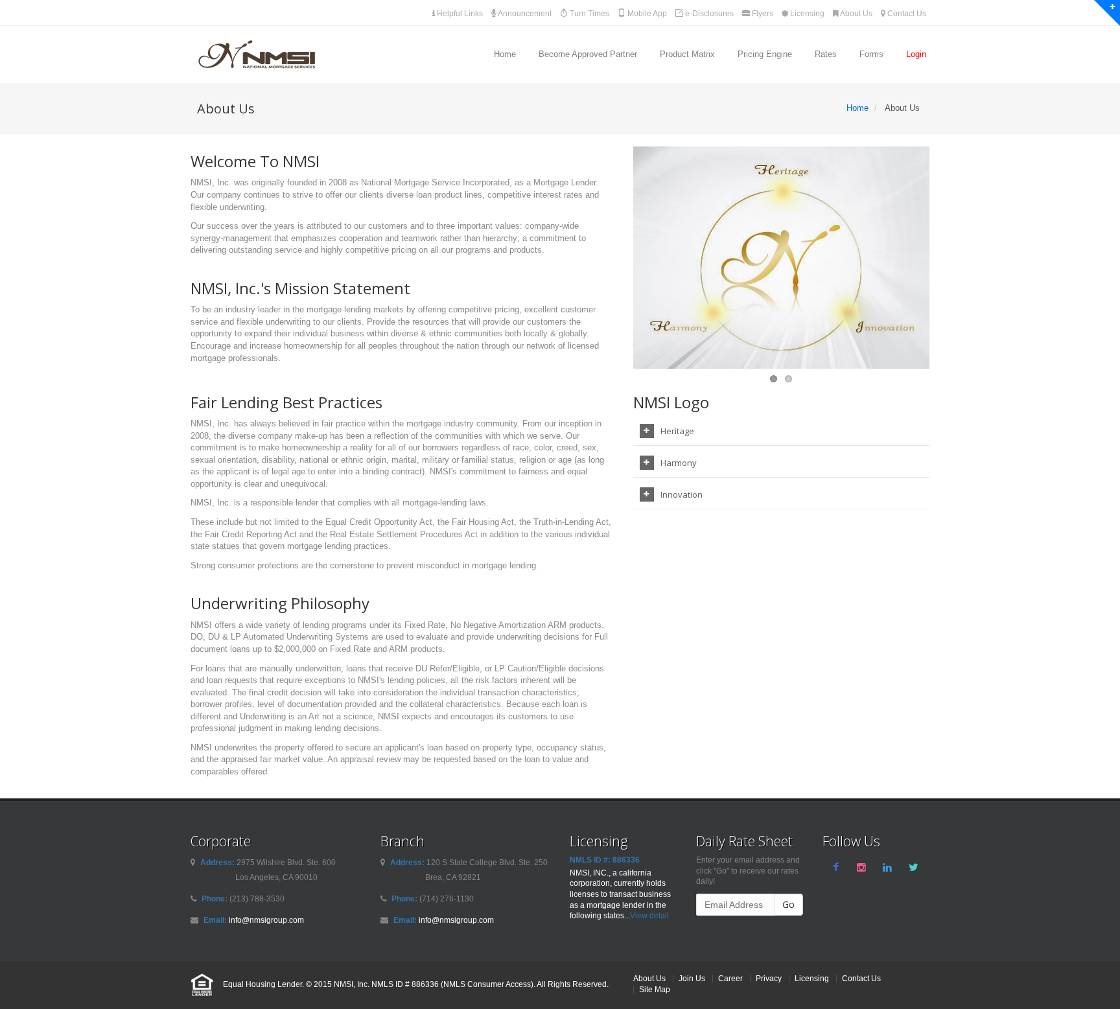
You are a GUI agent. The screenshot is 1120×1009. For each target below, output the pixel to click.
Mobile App (646, 13)
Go (788, 904)
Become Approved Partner (588, 54)
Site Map (654, 989)
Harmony (678, 463)
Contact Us (905, 13)
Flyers (761, 13)
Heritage (677, 431)
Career (730, 978)
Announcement (524, 13)
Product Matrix (687, 54)
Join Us (692, 978)
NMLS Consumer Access (487, 984)
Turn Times (588, 13)
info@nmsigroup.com (266, 920)
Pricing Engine (765, 54)
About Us (855, 13)
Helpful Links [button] (459, 13)
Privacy (769, 978)
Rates (826, 54)
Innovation (681, 494)
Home (505, 54)
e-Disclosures (708, 13)
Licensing (806, 13)
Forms (871, 54)
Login (916, 54)
